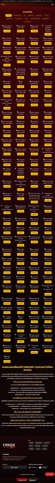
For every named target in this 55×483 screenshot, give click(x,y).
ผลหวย (31, 446)
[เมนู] (52, 4)
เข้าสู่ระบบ (31, 449)
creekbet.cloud (26, 423)
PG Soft (9, 15)
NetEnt (26, 18)
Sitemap (45, 449)
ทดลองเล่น (7, 31)
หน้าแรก (31, 443)
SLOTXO (46, 15)
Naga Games (9, 18)
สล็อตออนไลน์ (50, 425)
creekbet (15, 467)
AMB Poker (30, 15)
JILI (24, 15)
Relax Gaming (18, 18)
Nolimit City (39, 15)
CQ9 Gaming (27, 21)
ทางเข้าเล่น (45, 446)
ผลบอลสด (32, 427)
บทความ (38, 449)
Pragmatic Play (17, 15)
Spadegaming (45, 18)
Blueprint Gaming (35, 18)
